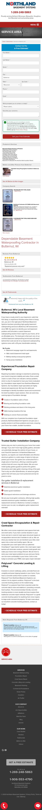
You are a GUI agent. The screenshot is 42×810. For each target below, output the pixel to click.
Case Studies (21, 731)
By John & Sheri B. (10, 260)
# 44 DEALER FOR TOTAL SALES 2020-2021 (25, 218)
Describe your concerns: (10, 111)
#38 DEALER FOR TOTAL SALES (21, 190)
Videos (21, 744)
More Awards (6, 233)
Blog (21, 719)
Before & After (21, 741)
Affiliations (21, 713)
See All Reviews (8, 270)
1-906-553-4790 (21, 779)
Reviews (21, 735)
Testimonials (21, 738)
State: (5, 82)
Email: (5, 96)
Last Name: (6, 60)
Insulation (21, 695)
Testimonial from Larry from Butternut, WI (20, 304)
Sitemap (22, 797)
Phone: (5, 89)
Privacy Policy (30, 794)
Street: (5, 67)
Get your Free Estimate (21, 136)
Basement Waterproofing (21, 673)
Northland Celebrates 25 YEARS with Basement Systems (26, 205)
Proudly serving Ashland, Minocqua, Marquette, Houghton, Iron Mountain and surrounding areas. (21, 17)
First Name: (6, 53)
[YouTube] (5, 750)
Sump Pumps (21, 692)
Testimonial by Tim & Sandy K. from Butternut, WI (15, 281)
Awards (21, 723)
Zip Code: (25, 82)
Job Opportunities (21, 710)
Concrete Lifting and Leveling (21, 682)
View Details (6, 176)
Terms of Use (19, 130)
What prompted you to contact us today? (15, 103)
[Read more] (18, 191)
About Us (21, 707)
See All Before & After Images (13, 181)
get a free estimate (21, 762)
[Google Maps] (3, 750)
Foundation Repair (21, 676)
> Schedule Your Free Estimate (21, 431)
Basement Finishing (21, 685)
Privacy (25, 130)
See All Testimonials (9, 292)
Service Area (6, 659)
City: (4, 74)
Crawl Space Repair (21, 679)
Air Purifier (21, 698)
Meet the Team (21, 716)
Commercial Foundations (21, 689)
